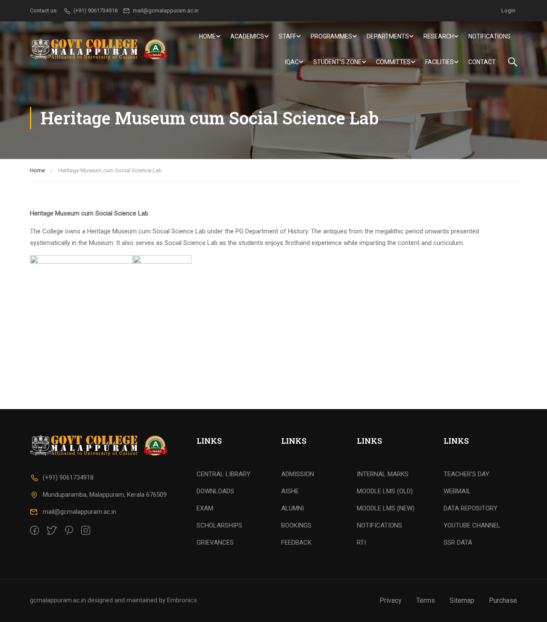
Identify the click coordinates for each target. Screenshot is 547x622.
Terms (425, 600)
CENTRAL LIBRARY (223, 474)
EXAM (205, 508)
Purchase (503, 600)
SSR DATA (458, 542)
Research (438, 36)
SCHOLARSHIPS (219, 525)
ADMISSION (297, 474)
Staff (287, 36)
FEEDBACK (296, 542)
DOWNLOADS (215, 491)
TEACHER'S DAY (466, 474)
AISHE (290, 491)
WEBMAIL (457, 491)
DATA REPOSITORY (470, 508)
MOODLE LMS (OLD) (385, 491)
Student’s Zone (337, 62)
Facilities (439, 62)
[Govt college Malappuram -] (101, 49)
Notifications (489, 36)
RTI (361, 542)
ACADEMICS (247, 36)
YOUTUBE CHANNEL (472, 525)
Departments (388, 36)
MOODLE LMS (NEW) (386, 508)
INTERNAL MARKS (383, 474)
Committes (393, 62)
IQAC (292, 62)
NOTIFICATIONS (379, 525)
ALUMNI (292, 508)
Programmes (331, 36)
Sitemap (462, 600)
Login (508, 10)
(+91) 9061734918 (68, 477)
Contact (482, 62)
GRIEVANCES (215, 542)
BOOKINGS (296, 525)
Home (207, 36)
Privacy (390, 600)
